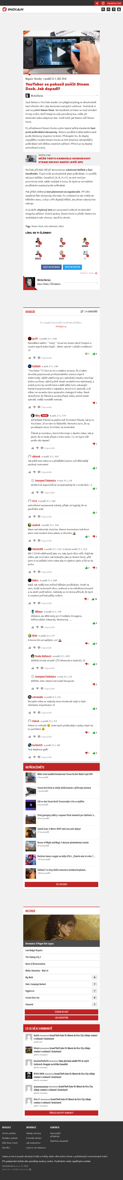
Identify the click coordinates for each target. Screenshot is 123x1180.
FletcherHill (37, 549)
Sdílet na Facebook (51, 267)
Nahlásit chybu (87, 273)
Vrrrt (34, 501)
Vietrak (35, 721)
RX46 (34, 635)
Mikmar (39, 611)
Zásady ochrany (33, 1133)
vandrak (36, 525)
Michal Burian (36, 96)
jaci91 (35, 338)
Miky (37, 415)
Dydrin (36, 1035)
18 (96, 599)
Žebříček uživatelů (59, 1141)
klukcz (35, 580)
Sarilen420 (37, 745)
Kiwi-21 (37, 1099)
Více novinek (61, 884)
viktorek (36, 456)
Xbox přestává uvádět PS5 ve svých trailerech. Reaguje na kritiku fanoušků (61, 1062)
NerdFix (6, 1147)
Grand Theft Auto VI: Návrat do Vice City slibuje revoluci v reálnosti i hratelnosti (66, 1037)
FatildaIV (36, 366)
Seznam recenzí (61, 1012)
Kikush (37, 1048)
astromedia (37, 697)
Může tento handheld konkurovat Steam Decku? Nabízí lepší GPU (65, 160)
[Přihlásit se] (119, 9)
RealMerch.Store (114, 3)
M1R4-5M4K (39, 1074)
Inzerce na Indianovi (36, 1147)
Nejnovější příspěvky (55, 1134)
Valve (61, 226)
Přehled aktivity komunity (62, 1113)
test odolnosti (50, 226)
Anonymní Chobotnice (45, 480)
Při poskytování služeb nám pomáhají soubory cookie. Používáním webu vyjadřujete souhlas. (46, 1161)
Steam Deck (37, 226)
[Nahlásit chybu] (30, 1169)
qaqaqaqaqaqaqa (41, 1086)
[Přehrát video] (61, 52)
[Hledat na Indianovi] (103, 9)
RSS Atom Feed (9, 1142)
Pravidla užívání (33, 1138)
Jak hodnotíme (61, 1017)
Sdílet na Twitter (72, 267)
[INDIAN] (12, 9)
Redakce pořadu (10, 1138)
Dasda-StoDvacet (43, 656)
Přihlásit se (61, 326)
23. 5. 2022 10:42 (54, 79)
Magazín (29, 79)
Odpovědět (46, 357)
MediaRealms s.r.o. (11, 1166)
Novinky (38, 79)
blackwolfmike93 (41, 1061)
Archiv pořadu (9, 1133)
